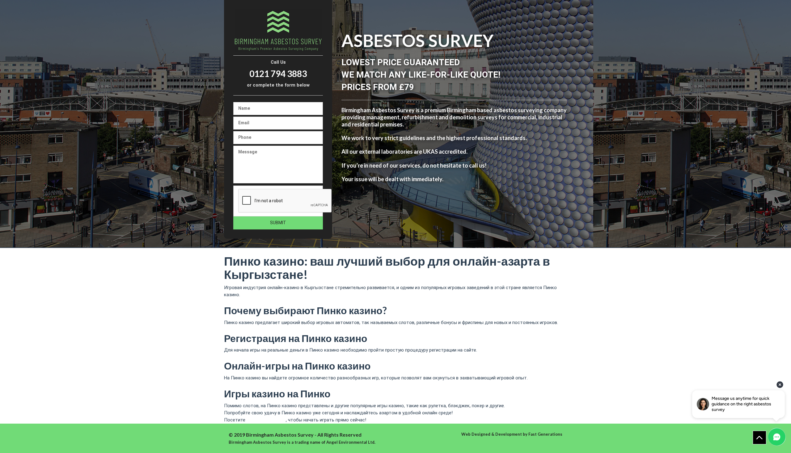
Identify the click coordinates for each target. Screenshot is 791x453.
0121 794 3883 (278, 73)
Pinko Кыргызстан (266, 420)
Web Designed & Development (491, 434)
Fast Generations (545, 434)
